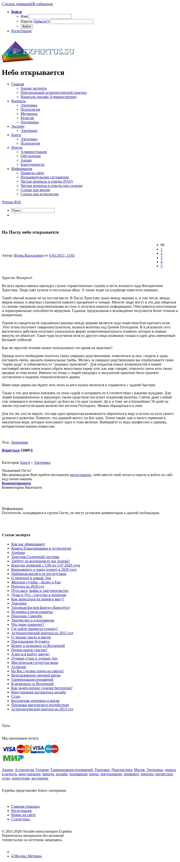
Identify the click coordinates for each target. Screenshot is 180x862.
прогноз (147, 774)
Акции (7, 770)
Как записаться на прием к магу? (37, 599)
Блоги (25, 462)
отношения (78, 774)
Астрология (24, 770)
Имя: (24, 16)
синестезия (20, 778)
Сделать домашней (17, 4)
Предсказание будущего (30, 641)
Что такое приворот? (27, 624)
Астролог (18, 667)
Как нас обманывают (28, 544)
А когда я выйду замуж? (30, 654)
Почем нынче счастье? (29, 650)
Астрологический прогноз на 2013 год (42, 709)
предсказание (111, 774)
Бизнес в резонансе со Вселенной (38, 646)
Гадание (42, 770)
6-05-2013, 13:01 (62, 255)
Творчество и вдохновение (32, 620)
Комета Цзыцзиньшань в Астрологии (41, 548)
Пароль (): (35, 21)
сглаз (6, 778)
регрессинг (164, 774)
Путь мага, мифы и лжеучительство (39, 591)
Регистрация (21, 31)
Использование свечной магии (36, 675)
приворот (131, 774)
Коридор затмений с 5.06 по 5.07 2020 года (45, 565)
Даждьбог (19, 603)
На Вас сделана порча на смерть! (37, 671)
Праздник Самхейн (26, 616)
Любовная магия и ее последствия (38, 574)
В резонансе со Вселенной (32, 684)
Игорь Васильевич (29, 255)
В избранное (43, 4)
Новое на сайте (23, 815)
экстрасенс (40, 778)
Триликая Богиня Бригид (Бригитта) (40, 608)
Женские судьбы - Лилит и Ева (36, 582)
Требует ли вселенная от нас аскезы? (40, 561)
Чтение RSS (11, 202)
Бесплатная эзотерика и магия (35, 701)
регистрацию (80, 475)
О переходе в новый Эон (31, 578)
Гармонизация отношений (32, 679)
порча (93, 774)
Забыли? (41, 21)
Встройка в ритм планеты (32, 612)
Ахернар (18, 553)
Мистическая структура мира (34, 663)
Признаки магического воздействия (40, 705)
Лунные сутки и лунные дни (34, 658)
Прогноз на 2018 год (27, 586)
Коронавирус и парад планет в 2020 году (44, 569)
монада (48, 774)
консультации (30, 774)
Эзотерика (19, 442)
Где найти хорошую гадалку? (34, 629)
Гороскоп (102, 770)
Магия (139, 770)
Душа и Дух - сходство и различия (38, 595)
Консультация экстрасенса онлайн (38, 692)
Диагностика (121, 770)
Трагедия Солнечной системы (35, 557)
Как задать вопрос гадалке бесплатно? (41, 688)
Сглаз (15, 696)
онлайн (62, 774)
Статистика (20, 819)
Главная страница (25, 806)
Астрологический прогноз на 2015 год (42, 633)
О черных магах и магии (31, 637)
